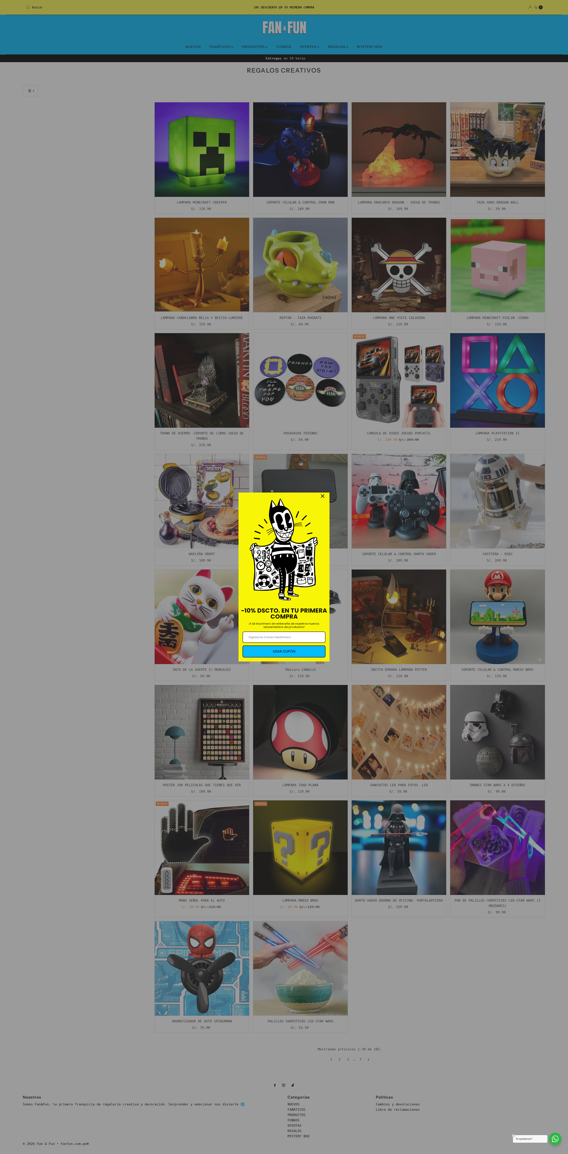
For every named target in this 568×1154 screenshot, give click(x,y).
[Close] (322, 496)
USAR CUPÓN (284, 651)
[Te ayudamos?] (555, 1139)
